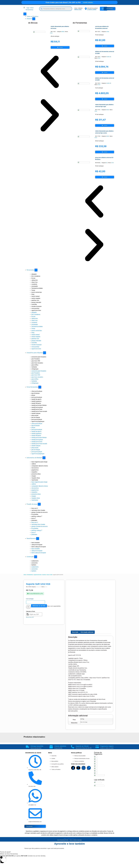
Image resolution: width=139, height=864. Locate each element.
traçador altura (35, 478)
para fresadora (35, 359)
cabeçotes (34, 280)
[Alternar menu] (24, 13)
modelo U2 (108, 83)
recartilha (34, 304)
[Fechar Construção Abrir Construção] (35, 556)
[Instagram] (84, 768)
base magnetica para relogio (39, 462)
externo (44, 574)
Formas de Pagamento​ (98, 753)
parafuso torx (35, 300)
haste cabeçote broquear (38, 546)
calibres (33, 464)
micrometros (35, 468)
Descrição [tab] (75, 632)
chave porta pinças (36, 391)
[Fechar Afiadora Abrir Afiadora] (33, 18)
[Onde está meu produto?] (86, 8)
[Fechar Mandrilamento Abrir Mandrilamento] (37, 538)
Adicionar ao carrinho (39, 606)
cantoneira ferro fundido (38, 510)
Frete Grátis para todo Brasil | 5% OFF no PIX (63, 2)
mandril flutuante (36, 403)
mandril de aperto (36, 399)
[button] (49, 72)
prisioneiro (34, 520)
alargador (34, 274)
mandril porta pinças (37, 407)
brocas (33, 278)
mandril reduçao (35, 413)
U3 (106, 162)
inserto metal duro (36, 292)
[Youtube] (78, 768)
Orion (51, 33)
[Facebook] (73, 768)
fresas (33, 290)
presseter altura (36, 474)
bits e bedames (35, 276)
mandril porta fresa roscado (39, 411)
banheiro (33, 565)
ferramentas (30, 574)
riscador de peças (36, 306)
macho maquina (35, 298)
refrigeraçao (34, 369)
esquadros (34, 472)
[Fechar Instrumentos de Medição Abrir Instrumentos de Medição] (43, 457)
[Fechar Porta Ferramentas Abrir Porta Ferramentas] (39, 387)
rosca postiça (35, 308)
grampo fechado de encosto (39, 512)
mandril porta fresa (36, 409)
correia (107, 31)
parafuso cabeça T (36, 516)
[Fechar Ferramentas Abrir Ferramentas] (36, 270)
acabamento (35, 561)
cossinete (34, 284)
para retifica (34, 365)
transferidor (34, 480)
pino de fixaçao (35, 417)
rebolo (63, 31)
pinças (33, 395)
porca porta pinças (36, 397)
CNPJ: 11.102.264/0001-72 (69, 838)
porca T (33, 518)
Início (25, 574)
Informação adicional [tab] (87, 632)
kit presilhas (34, 514)
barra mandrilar (35, 542)
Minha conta (77, 9)
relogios (33, 476)
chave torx (34, 282)
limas (32, 294)
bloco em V (34, 508)
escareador (34, 286)
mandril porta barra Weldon (39, 405)
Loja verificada (99, 780)
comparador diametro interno (39, 466)
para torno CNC (35, 361)
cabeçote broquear (36, 544)
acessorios (34, 563)
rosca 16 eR (49, 574)
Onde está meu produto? (92, 8)
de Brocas (32, 23)
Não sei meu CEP (30, 617)
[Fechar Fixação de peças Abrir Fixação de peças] (39, 504)
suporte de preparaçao (37, 421)
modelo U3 (108, 56)
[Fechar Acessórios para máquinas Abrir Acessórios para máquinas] (44, 352)
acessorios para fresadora (38, 357)
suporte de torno (36, 310)
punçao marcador (36, 302)
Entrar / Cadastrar (78, 8)
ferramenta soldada (37, 288)
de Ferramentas (80, 23)
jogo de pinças (35, 393)
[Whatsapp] (89, 768)
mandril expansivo (36, 401)
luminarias (34, 367)
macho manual (35, 296)
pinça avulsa (34, 415)
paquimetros (35, 470)
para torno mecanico (37, 363)
